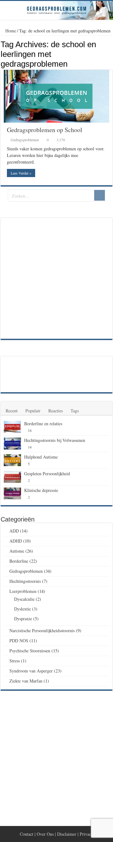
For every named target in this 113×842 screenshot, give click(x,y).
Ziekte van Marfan (25, 681)
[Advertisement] (56, 277)
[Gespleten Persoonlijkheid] (12, 477)
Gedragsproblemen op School (44, 129)
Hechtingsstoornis (25, 581)
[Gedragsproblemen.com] (56, 10)
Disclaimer (66, 834)
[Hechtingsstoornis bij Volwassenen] (12, 443)
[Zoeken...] (99, 195)
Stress (14, 661)
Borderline (18, 561)
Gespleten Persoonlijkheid (47, 474)
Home (10, 31)
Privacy (86, 834)
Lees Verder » (21, 173)
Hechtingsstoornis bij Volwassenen (54, 440)
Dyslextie (22, 609)
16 (30, 430)
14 (30, 447)
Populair (32, 411)
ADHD (15, 541)
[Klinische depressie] (12, 493)
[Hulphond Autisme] (12, 460)
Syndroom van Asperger (31, 671)
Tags (75, 411)
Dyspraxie (23, 619)
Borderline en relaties (43, 424)
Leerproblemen (22, 591)
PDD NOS (18, 641)
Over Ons (45, 834)
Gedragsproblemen (25, 139)
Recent (12, 411)
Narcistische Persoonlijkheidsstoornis (42, 630)
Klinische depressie (41, 490)
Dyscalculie (24, 599)
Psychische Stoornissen (29, 651)
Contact (26, 834)
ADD (14, 531)
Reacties (55, 411)
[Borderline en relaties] (12, 427)
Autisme (16, 551)
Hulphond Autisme (41, 457)
